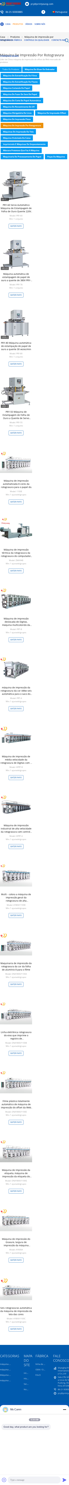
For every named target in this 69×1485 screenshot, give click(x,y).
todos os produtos (10, 69)
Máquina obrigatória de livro (17, 113)
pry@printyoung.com (42, 3)
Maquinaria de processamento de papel (22, 156)
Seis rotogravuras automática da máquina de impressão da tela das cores (16, 1311)
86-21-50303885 (14, 12)
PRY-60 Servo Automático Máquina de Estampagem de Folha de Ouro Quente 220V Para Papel (16, 209)
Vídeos (28, 24)
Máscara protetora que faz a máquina (21, 150)
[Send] (64, 1479)
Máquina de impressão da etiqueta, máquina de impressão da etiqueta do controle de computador (16, 1174)
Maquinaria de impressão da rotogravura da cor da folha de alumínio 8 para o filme (16, 966)
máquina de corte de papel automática (22, 100)
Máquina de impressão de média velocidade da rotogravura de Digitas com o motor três (16, 761)
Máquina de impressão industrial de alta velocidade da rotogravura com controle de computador (16, 830)
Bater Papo (16, 226)
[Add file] (4, 1479)
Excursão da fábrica (11, 40)
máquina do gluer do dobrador (40, 69)
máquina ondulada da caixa (16, 138)
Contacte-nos (59, 40)
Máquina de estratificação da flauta (20, 81)
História (27, 1378)
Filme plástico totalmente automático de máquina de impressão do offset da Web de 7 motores (16, 1106)
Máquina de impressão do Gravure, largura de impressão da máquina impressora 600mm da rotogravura (16, 1245)
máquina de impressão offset (52, 113)
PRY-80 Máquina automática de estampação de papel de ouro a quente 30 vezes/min (16, 346)
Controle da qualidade (36, 40)
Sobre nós (39, 24)
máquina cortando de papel (16, 88)
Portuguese (61, 11)
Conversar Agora (9, 56)
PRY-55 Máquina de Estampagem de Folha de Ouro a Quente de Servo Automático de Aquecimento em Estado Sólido (16, 418)
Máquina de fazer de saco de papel (20, 94)
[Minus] (64, 1409)
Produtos (18, 24)
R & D (38, 1375)
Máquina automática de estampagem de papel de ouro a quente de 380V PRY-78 (16, 278)
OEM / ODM (41, 1369)
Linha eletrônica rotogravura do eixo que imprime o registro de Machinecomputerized (16, 1037)
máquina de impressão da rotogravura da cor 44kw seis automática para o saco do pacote (16, 692)
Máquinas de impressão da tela (18, 131)
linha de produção (44, 1364)
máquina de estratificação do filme (20, 75)
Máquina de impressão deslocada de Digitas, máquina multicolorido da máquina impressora (16, 623)
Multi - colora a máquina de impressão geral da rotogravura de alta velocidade (16, 899)
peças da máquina (56, 156)
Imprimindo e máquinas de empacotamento (24, 144)
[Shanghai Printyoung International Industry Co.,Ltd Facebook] (44, 12)
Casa (7, 24)
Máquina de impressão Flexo (17, 119)
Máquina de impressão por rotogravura (22, 125)
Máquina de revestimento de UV (19, 106)
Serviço (27, 1383)
